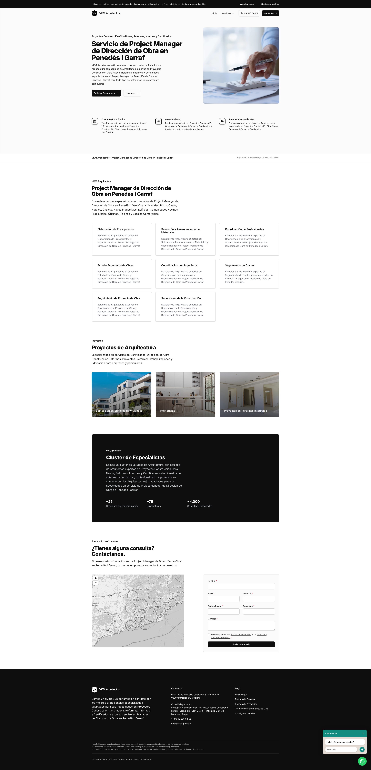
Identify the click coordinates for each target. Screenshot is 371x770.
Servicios (226, 13)
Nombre (212, 581)
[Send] (362, 749)
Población (248, 606)
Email (211, 593)
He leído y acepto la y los (239, 636)
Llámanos (131, 93)
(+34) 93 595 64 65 (181, 718)
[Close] (363, 733)
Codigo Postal (215, 606)
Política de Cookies (245, 699)
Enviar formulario (241, 644)
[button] (131, 625)
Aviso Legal (241, 694)
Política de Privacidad (241, 634)
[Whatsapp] (362, 761)
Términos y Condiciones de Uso (251, 708)
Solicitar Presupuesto (105, 93)
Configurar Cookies (245, 713)
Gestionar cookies (270, 4)
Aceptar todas (247, 4)
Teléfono (248, 593)
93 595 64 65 (251, 13)
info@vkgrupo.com (181, 723)
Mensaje (213, 618)
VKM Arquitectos (109, 13)
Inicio (214, 13)
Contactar (269, 13)
